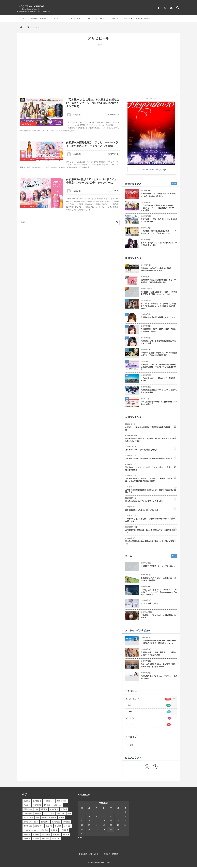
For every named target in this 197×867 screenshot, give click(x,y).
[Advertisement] (98, 68)
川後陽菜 (54, 830)
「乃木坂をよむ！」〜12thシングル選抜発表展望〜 (158, 379)
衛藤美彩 (36, 834)
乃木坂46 (27, 805)
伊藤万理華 (37, 805)
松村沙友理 (56, 822)
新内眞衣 (44, 830)
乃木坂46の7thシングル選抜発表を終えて (141, 450)
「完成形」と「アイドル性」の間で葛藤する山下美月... (159, 616)
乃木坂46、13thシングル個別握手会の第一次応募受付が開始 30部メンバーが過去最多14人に (158, 367)
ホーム (22, 18)
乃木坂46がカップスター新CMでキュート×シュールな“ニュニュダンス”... (158, 195)
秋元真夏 (64, 809)
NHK (69, 813)
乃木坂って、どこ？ (31, 822)
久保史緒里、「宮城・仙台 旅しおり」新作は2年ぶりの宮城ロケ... (159, 220)
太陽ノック (57, 805)
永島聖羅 (37, 813)
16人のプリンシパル (31, 830)
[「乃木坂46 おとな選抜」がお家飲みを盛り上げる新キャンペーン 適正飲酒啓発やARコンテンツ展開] (41, 112)
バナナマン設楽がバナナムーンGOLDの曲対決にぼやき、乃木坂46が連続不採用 (159, 354)
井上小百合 (46, 834)
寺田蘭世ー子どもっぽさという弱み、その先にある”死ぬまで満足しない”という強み (159, 293)
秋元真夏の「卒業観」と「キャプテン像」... (158, 566)
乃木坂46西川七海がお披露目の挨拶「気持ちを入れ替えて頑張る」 (158, 330)
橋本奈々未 (28, 826)
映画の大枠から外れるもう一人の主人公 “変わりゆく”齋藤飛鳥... (158, 579)
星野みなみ (28, 809)
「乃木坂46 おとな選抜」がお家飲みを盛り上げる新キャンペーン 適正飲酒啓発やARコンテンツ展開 (92, 103)
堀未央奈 (56, 834)
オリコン (67, 826)
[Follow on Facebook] (155, 766)
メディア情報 (75, 18)
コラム (88, 18)
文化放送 (66, 834)
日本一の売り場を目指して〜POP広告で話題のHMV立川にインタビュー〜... (158, 665)
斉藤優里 (27, 838)
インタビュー (101, 18)
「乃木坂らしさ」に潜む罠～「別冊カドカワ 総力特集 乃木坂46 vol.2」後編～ (150, 520)
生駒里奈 (52, 817)
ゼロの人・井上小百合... (150, 603)
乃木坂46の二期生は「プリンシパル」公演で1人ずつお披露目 (159, 391)
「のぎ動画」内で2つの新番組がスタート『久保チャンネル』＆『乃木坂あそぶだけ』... (158, 232)
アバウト (127, 18)
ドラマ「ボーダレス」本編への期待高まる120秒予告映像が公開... (159, 244)
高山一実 (49, 826)
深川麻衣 (66, 822)
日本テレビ (55, 838)
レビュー (148, 724)
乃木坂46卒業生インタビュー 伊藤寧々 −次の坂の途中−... (159, 677)
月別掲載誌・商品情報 (38, 18)
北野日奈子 (38, 826)
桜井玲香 (47, 805)
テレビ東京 (54, 809)
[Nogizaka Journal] (31, 9)
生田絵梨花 (45, 822)
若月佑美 (27, 801)
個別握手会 (37, 801)
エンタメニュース (58, 18)
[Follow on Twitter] (164, 7)
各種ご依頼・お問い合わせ (88, 854)
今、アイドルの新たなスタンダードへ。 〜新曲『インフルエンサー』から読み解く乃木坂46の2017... (158, 306)
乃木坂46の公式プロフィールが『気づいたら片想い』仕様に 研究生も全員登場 (150, 468)
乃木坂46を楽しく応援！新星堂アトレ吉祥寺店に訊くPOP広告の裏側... (158, 653)
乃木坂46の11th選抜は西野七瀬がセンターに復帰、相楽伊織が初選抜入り (150, 491)
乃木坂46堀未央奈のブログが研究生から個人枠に (144, 501)
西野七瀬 (44, 809)
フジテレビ (61, 813)
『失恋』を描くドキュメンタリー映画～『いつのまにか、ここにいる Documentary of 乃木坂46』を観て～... (159, 592)
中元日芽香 (64, 830)
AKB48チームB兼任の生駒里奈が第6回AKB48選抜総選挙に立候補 (156, 269)
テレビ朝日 (28, 813)
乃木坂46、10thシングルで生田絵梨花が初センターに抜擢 (158, 342)
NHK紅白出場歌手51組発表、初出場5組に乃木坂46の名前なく (159, 403)
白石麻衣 (45, 838)
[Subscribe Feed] (171, 7)
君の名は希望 (49, 813)
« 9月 (80, 837)
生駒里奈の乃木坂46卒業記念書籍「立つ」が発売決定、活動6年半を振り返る (158, 281)
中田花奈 (58, 826)
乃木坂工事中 (28, 817)
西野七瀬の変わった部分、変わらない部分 (141, 510)
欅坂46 (44, 817)
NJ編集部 (77, 115)
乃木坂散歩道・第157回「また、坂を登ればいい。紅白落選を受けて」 (151, 531)
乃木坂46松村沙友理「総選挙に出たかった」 (158, 317)
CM (37, 817)
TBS (36, 809)
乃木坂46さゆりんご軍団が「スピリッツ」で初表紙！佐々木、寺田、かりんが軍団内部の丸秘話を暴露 (150, 480)
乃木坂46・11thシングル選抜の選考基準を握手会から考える (148, 458)
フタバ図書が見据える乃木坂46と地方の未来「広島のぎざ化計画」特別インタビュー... (158, 642)
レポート (115, 18)
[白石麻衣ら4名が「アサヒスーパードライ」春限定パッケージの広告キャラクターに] (41, 193)
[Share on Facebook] (158, 7)
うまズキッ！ (49, 801)
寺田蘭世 (36, 838)
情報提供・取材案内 (143, 18)
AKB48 (61, 817)
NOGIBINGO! (62, 801)
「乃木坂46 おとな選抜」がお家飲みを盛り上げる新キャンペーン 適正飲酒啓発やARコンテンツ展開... (158, 207)
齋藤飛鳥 (27, 834)
